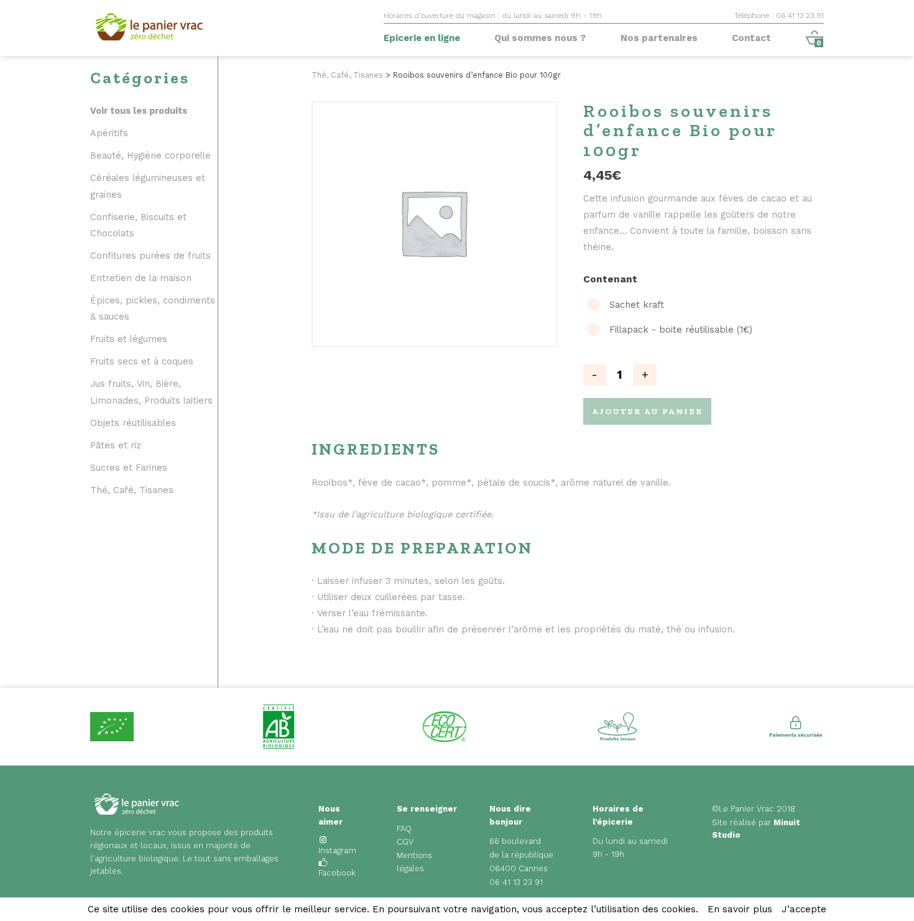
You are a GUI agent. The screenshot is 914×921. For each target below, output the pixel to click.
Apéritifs (109, 133)
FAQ (404, 828)
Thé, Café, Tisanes (131, 490)
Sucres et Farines (128, 468)
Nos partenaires (659, 38)
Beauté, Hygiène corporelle (150, 155)
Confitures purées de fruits (150, 256)
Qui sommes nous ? (540, 38)
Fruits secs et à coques (141, 361)
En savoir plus (740, 909)
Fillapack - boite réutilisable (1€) (680, 330)
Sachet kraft (636, 305)
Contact (751, 38)
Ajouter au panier (647, 411)
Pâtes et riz (115, 445)
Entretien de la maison (141, 278)
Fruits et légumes (128, 339)
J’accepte (804, 909)
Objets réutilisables (133, 423)
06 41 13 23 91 (516, 882)
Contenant (610, 279)
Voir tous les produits (138, 111)
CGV (405, 841)
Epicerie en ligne (422, 38)
